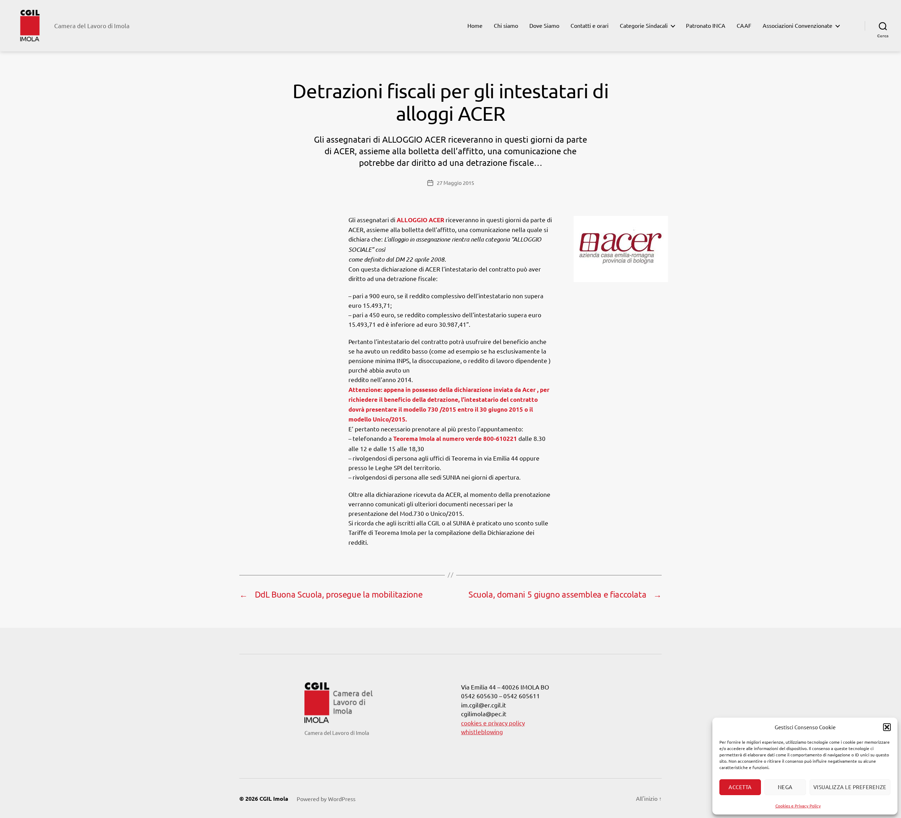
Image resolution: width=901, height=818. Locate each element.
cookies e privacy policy (493, 722)
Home (475, 25)
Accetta (740, 786)
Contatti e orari (590, 25)
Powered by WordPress (326, 798)
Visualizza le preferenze (850, 786)
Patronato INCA (705, 25)
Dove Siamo (544, 25)
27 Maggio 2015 (455, 182)
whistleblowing (482, 731)
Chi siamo (506, 25)
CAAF (744, 25)
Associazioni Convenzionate (797, 25)
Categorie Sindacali (644, 25)
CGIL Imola (273, 798)
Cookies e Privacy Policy (798, 805)
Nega (785, 786)
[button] (886, 727)
